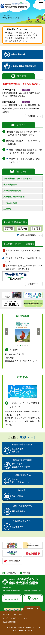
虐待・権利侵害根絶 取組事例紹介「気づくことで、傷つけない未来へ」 (25, 152)
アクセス (35, 599)
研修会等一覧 (33, 284)
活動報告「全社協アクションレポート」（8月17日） (23, 142)
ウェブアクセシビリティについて (15, 618)
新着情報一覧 (33, 116)
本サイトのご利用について (12, 614)
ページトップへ (32, 609)
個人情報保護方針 (9, 622)
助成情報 (7, 209)
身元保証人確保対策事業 (14, 197)
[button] (41, 3)
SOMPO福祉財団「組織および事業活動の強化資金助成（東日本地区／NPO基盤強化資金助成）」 (21, 108)
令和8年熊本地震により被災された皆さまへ (21, 84)
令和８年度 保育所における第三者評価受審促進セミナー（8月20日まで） (23, 267)
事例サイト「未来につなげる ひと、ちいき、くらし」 (25, 161)
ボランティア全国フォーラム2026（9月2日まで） (23, 260)
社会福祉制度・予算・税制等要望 (17, 179)
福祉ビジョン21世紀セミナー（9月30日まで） (23, 252)
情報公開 (26, 573)
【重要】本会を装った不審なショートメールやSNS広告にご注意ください (23, 133)
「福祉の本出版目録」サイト (30, 235)
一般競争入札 (11, 573)
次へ (38, 331)
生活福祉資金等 (10, 185)
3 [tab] (22, 345)
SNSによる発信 (10, 203)
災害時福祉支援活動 (12, 191)
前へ (7, 331)
